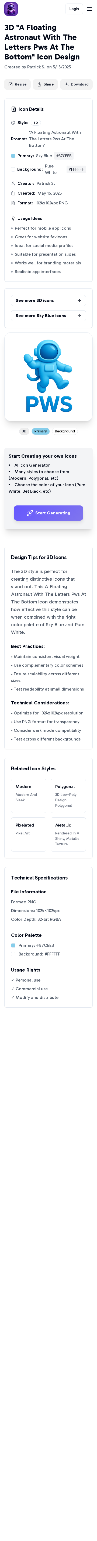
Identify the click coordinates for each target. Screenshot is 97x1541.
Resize (20, 84)
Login (74, 9)
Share (49, 84)
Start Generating (52, 512)
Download (79, 84)
